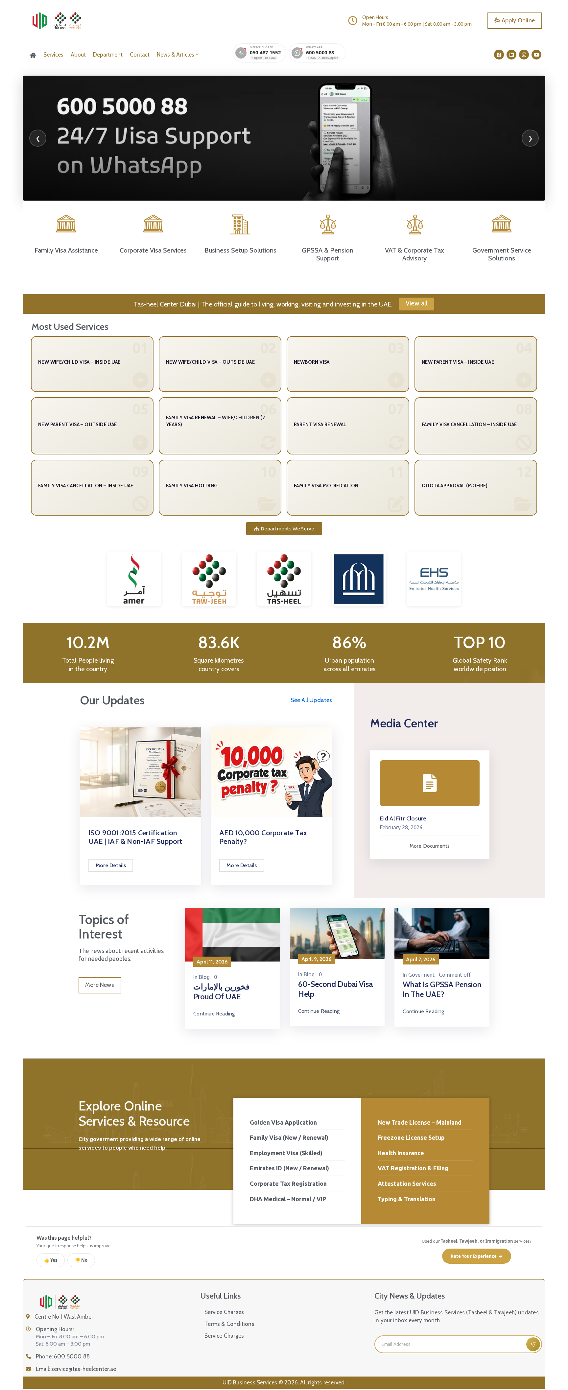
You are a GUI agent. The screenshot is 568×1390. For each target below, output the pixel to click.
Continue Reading (214, 1014)
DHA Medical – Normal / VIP (288, 1199)
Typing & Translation (407, 1199)
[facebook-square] (499, 55)
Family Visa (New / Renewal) (289, 1137)
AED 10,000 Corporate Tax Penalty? (263, 837)
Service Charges (224, 1312)
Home (33, 55)
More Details (111, 865)
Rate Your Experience (477, 1256)
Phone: (63, 1356)
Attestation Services (407, 1183)
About (78, 54)
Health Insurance (401, 1153)
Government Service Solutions (501, 254)
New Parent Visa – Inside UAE (458, 362)
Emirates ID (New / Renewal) (289, 1168)
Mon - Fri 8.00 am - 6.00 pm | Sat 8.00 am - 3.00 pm (417, 24)
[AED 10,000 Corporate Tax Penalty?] (271, 771)
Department (108, 54)
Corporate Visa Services (153, 250)
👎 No (81, 1260)
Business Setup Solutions (240, 250)
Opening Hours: (55, 1329)
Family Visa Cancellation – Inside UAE (469, 424)
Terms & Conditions (229, 1324)
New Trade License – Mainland (420, 1122)
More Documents (430, 846)
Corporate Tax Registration (288, 1183)
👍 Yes (50, 1260)
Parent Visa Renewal (320, 424)
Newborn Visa (312, 362)
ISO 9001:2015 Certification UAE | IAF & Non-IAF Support (135, 837)
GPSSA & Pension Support (327, 254)
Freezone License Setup (411, 1137)
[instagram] (524, 55)
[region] (284, 138)
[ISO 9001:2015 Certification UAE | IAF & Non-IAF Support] (140, 771)
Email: (76, 1369)
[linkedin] (511, 55)
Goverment (421, 975)
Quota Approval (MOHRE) (455, 486)
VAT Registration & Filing (413, 1168)
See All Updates (311, 700)
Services (53, 54)
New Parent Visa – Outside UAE (77, 424)
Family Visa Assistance (66, 250)
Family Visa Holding (192, 486)
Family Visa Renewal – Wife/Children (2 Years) (215, 421)
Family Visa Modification (326, 486)
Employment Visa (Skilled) (286, 1153)
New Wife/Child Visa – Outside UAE (210, 362)
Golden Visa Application (283, 1122)
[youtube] (536, 55)
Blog (204, 977)
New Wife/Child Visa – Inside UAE (79, 362)
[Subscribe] (533, 1344)
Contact (140, 54)
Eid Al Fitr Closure (403, 818)
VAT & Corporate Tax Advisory (414, 254)
